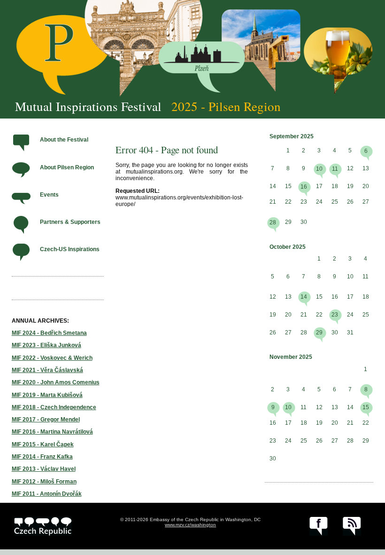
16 (303, 186)
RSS (352, 526)
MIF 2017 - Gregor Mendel (46, 419)
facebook (318, 526)
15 (365, 407)
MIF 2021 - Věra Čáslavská (47, 370)
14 (303, 296)
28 (273, 222)
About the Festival (64, 139)
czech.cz (43, 526)
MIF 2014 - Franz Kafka (42, 456)
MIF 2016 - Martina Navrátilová (52, 431)
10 (319, 169)
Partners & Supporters (70, 222)
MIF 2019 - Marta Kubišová (47, 395)
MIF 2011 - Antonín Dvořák (47, 494)
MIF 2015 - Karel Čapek (43, 444)
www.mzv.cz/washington (190, 524)
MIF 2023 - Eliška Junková (46, 345)
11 (335, 169)
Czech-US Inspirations (70, 249)
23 (334, 314)
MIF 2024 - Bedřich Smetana (49, 333)
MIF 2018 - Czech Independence (54, 407)
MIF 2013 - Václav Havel (44, 469)
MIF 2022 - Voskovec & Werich (52, 358)
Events (49, 194)
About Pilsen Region (67, 167)
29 (319, 332)
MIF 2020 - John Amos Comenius (56, 382)
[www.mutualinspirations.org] (192, 48)
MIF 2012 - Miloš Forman (44, 481)
